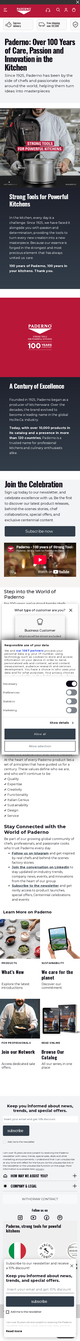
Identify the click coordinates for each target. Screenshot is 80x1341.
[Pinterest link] (60, 1218)
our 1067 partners (30, 650)
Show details (59, 722)
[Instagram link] (20, 1218)
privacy (40, 1168)
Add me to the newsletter (21, 1142)
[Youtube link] (33, 1218)
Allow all (40, 734)
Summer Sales (69, 2)
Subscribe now (40, 531)
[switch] (71, 692)
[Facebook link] (46, 1218)
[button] (70, 610)
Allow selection (40, 746)
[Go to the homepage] (24, 11)
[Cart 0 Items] (73, 10)
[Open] (58, 10)
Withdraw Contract (40, 1199)
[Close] (71, 1266)
